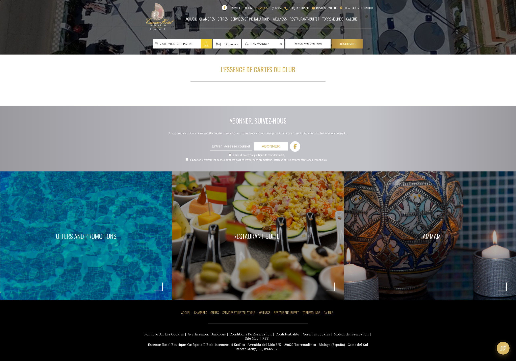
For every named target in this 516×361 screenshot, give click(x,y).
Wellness (264, 312)
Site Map (252, 338)
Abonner (271, 146)
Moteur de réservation (351, 334)
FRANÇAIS (262, 7)
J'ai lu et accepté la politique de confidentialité (258, 155)
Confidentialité (287, 334)
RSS (265, 338)
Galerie (328, 312)
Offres (214, 312)
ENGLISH (248, 7)
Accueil (186, 312)
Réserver (347, 43)
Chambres (200, 312)
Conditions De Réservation (251, 334)
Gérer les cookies (316, 334)
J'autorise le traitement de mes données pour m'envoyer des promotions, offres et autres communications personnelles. (258, 159)
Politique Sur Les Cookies (164, 334)
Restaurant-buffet (286, 312)
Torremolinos (311, 312)
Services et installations (238, 312)
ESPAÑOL (235, 7)
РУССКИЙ (276, 7)
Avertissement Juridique (207, 334)
